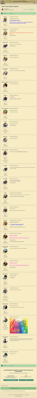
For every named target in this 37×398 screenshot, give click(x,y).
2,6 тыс (6, 255)
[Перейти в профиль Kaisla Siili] (5, 59)
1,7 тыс (6, 186)
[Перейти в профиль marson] (5, 210)
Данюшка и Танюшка (5, 30)
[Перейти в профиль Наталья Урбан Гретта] (5, 251)
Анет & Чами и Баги (5, 69)
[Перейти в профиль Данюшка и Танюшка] (5, 33)
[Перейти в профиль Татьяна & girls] (5, 307)
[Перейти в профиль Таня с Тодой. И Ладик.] (5, 341)
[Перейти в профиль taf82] (5, 320)
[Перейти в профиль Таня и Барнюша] (5, 153)
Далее (5, 13)
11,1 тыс (5, 311)
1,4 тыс (6, 129)
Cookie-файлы (26, 394)
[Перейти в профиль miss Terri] (5, 223)
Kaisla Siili (5, 55)
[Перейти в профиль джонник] (5, 291)
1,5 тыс (6, 50)
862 (5, 200)
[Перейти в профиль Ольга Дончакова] (5, 112)
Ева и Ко (5, 16)
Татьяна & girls (5, 303)
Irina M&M (5, 178)
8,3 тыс (6, 359)
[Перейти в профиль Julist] (5, 237)
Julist (5, 233)
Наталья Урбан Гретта (5, 247)
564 (5, 173)
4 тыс (5, 63)
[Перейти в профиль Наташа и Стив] (5, 355)
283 (5, 116)
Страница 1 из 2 (11, 13)
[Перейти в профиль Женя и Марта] (5, 277)
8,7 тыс (6, 144)
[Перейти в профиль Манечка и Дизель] (5, 85)
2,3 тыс (6, 24)
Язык (9, 394)
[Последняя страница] (7, 13)
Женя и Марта (5, 273)
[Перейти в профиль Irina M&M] (5, 182)
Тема (12, 394)
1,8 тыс (6, 157)
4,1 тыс (6, 77)
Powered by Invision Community (18, 396)
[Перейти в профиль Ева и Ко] (3, 9)
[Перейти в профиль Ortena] (5, 125)
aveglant (5, 95)
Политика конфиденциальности (19, 394)
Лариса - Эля (5, 42)
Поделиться (25, 9)
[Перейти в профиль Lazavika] (5, 169)
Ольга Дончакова (5, 108)
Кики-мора (5, 136)
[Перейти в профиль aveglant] (5, 98)
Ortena (5, 121)
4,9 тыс (6, 281)
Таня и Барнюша (5, 149)
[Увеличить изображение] (14, 18)
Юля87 (5, 192)
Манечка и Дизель (5, 82)
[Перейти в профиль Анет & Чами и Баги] (5, 73)
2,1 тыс (6, 241)
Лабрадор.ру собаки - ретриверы (20, 1)
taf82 (5, 317)
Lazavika (5, 165)
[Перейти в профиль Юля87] (5, 196)
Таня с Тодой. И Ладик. (5, 337)
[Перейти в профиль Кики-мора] (5, 140)
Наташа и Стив (5, 351)
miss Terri (5, 220)
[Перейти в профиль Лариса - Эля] (5, 46)
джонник (5, 288)
